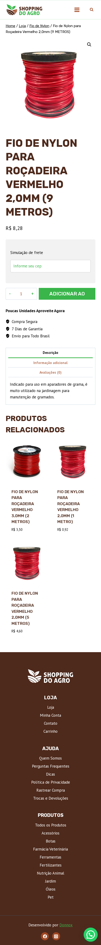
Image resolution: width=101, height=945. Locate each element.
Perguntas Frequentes (50, 766)
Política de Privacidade (50, 782)
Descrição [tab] (50, 352)
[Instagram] (56, 936)
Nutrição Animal (50, 873)
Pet (51, 897)
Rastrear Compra (50, 790)
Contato (50, 723)
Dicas (50, 774)
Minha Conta (50, 715)
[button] (89, 44)
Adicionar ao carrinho (67, 295)
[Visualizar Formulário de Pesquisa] (91, 9)
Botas (50, 841)
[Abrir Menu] (77, 9)
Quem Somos (50, 758)
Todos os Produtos (50, 825)
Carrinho (50, 731)
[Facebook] (45, 936)
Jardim (50, 881)
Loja (50, 707)
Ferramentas (50, 857)
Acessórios (50, 833)
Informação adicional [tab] (50, 362)
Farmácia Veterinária (50, 849)
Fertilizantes (51, 865)
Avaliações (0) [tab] (50, 372)
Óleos (50, 889)
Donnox (66, 925)
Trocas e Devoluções (50, 798)
